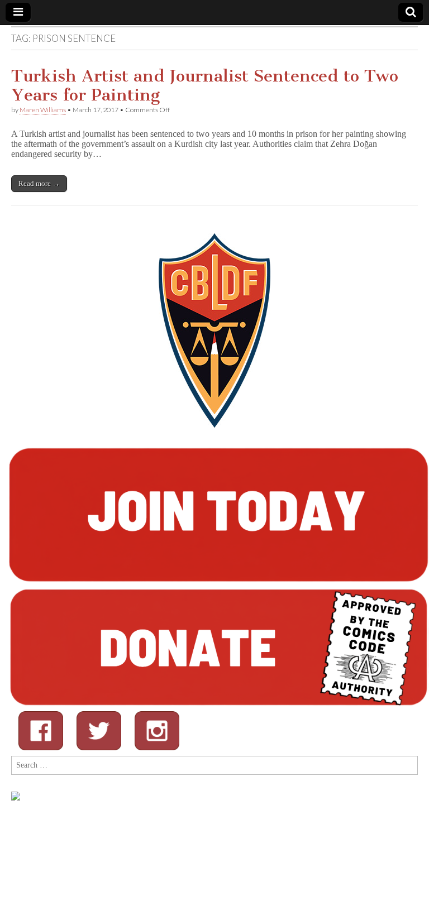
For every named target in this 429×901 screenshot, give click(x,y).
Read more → (39, 183)
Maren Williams (43, 110)
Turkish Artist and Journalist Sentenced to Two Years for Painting (204, 85)
